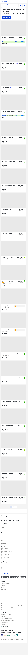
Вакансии (3, 587)
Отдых (2, 568)
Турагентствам (4, 616)
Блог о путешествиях (5, 598)
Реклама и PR (4, 624)
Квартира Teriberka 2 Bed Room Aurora (7, 330)
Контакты (3, 585)
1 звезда (2, 530)
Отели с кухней (4, 555)
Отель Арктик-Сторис (7, 425)
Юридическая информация (6, 601)
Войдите (9, 41)
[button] (9, 5)
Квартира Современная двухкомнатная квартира (7, 306)
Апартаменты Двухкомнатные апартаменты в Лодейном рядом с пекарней (9, 353)
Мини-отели (3, 537)
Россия (8, 511)
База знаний (3, 594)
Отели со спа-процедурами (7, 551)
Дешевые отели (4, 563)
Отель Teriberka (6, 87)
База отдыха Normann (7, 137)
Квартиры (3, 540)
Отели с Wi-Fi (4, 552)
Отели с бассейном (5, 554)
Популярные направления (6, 599)
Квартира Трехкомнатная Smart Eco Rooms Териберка (9, 185)
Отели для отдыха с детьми (7, 557)
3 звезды (3, 527)
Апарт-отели (3, 541)
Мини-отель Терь (6, 209)
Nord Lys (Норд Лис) (7, 281)
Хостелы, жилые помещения (7, 535)
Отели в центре (4, 567)
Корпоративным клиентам (6, 618)
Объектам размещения (6, 614)
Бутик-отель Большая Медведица (10, 401)
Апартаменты (4, 538)
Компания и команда (5, 583)
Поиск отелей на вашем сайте (7, 620)
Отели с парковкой (5, 548)
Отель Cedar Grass (7, 233)
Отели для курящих (5, 558)
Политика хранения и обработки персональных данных (13, 639)
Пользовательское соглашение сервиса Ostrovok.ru (12, 605)
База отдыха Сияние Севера (9, 449)
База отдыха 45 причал (8, 37)
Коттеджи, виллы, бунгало (6, 544)
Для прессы (3, 589)
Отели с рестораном (5, 549)
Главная (2, 511)
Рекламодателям (4, 622)
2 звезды (3, 529)
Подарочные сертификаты (6, 609)
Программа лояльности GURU (7, 607)
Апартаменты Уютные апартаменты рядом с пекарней (9, 473)
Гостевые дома (4, 543)
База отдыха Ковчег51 (7, 257)
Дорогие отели (4, 562)
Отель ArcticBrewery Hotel (9, 63)
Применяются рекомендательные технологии (11, 641)
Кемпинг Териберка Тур (8, 377)
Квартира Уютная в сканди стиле (9, 161)
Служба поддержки (5, 596)
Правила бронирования (6, 603)
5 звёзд (2, 524)
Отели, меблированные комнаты (8, 534)
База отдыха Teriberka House (9, 497)
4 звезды (3, 526)
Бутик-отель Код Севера (8, 111)
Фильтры (20, 5)
